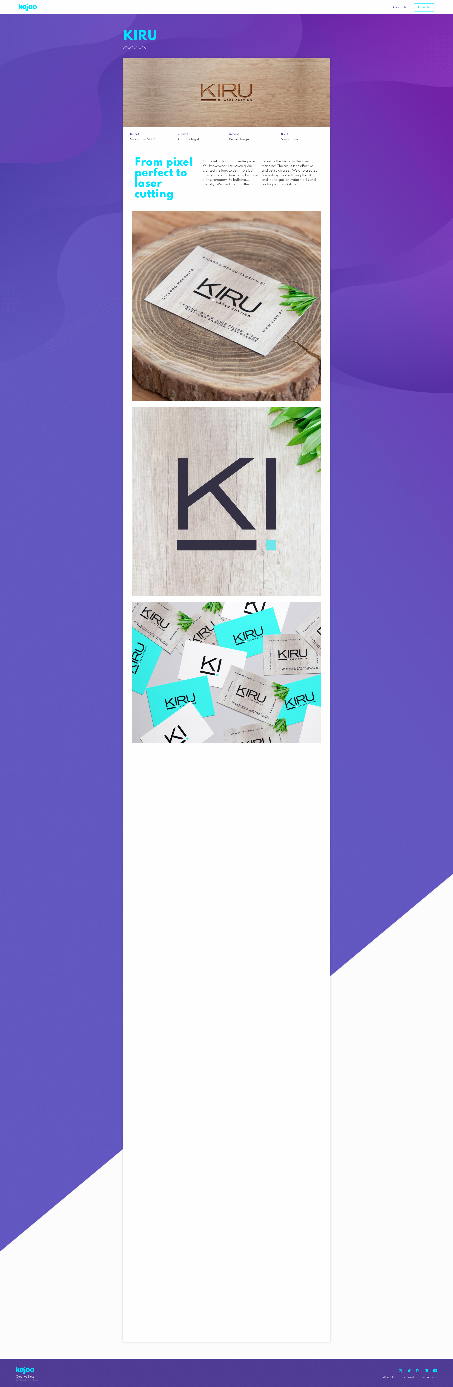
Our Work (408, 1377)
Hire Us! (424, 7)
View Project (290, 139)
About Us (399, 7)
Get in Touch (429, 1377)
